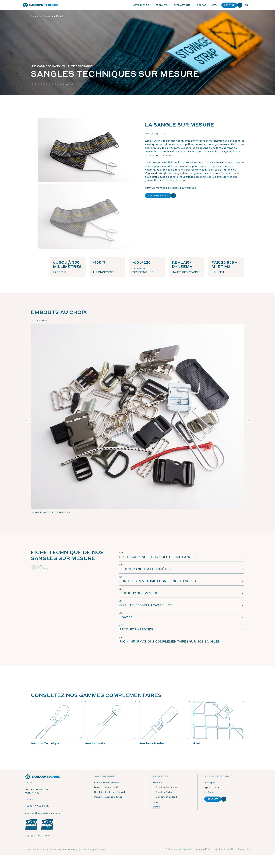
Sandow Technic (218, 776)
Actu (214, 5)
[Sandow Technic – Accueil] (40, 5)
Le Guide (209, 791)
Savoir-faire (141, 5)
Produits (161, 5)
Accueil (35, 15)
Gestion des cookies (225, 849)
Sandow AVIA (164, 791)
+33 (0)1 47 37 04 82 (37, 805)
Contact (229, 5)
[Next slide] (247, 420)
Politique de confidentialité (179, 849)
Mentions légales (204, 849)
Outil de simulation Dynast (109, 791)
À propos (200, 5)
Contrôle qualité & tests (108, 796)
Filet (155, 801)
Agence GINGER (98, 849)
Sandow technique (166, 787)
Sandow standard (166, 796)
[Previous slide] (27, 420)
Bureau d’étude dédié (106, 787)
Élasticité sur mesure (106, 782)
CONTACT (213, 799)
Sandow (157, 782)
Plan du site (244, 849)
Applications (182, 5)
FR (246, 5)
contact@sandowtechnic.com (42, 812)
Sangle (156, 806)
